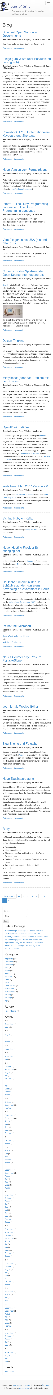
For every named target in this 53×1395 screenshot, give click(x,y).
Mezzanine (17, 1385)
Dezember (9, 1024)
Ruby (6, 828)
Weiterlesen (7, 48)
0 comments (19, 48)
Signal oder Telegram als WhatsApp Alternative (24, 942)
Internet (8, 973)
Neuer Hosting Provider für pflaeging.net (21, 549)
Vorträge (8, 997)
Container (9, 964)
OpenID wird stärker (16, 427)
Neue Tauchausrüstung (18, 778)
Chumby (6, 285)
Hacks (7, 970)
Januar (7, 1041)
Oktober (8, 1066)
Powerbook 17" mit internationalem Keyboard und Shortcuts (26, 134)
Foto (6, 967)
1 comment (18, 193)
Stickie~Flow (10, 991)
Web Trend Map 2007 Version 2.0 (25, 486)
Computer (9, 961)
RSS (6, 1371)
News (7, 982)
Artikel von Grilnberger (12, 642)
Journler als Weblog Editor (20, 706)
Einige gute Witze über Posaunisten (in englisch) (27, 60)
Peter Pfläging (25, 39)
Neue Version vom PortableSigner (25, 169)
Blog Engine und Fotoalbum (21, 743)
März (7, 1027)
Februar (8, 1078)
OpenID (42, 435)
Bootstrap (45, 1385)
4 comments (19, 416)
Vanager (30, 561)
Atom (12, 1371)
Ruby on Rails (31, 529)
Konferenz (9, 976)
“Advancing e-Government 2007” (22, 602)
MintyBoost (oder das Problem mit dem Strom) (26, 379)
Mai (6, 1059)
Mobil (7, 979)
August (7, 1034)
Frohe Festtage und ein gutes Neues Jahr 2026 (24, 930)
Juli (6, 1075)
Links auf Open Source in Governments (20, 34)
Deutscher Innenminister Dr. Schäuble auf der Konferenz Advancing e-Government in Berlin (26, 585)
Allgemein (38, 66)
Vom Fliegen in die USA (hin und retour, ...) (25, 241)
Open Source (10, 985)
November (9, 1049)
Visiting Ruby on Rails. (18, 518)
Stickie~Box (9, 988)
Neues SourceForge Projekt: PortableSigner (22, 658)
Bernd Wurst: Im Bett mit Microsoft (16, 636)
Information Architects (25, 494)
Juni (6, 1182)
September (9, 1069)
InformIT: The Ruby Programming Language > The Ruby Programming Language (25, 207)
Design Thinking (13, 340)
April (6, 1127)
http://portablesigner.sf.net (21, 189)
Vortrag (8, 994)
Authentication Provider (30, 453)
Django (27, 1385)
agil (6, 1000)
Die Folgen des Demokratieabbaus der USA (22, 933)
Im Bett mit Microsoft (17, 625)
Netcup (20, 564)
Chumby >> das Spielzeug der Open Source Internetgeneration (24, 273)
